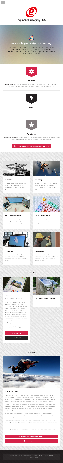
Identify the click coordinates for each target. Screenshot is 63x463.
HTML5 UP (40, 455)
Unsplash (50, 455)
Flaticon (36, 457)
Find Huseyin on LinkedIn (32, 441)
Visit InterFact (17, 333)
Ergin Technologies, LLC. (31, 20)
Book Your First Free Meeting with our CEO (33, 146)
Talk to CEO (17, 338)
